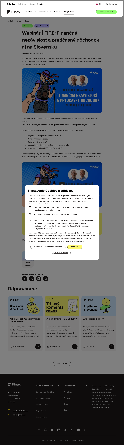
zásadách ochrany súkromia (74, 241)
